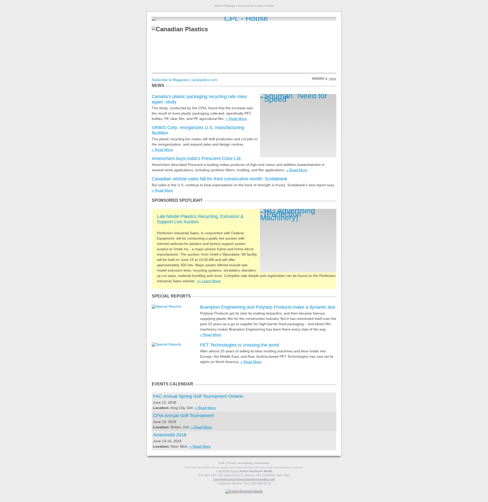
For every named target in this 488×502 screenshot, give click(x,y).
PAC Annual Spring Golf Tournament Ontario (198, 396)
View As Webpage (225, 6)
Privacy (231, 463)
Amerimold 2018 (169, 434)
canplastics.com (204, 80)
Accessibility (245, 463)
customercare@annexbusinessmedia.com (244, 479)
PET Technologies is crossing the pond (239, 345)
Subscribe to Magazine (170, 80)
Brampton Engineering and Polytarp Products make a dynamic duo (267, 307)
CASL (222, 463)
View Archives (246, 6)
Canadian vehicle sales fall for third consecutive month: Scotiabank (219, 178)
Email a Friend (265, 6)
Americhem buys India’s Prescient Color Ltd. (197, 158)
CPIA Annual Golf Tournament (183, 415)
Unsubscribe (262, 463)
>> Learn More (209, 281)
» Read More (236, 119)
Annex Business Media (255, 471)
